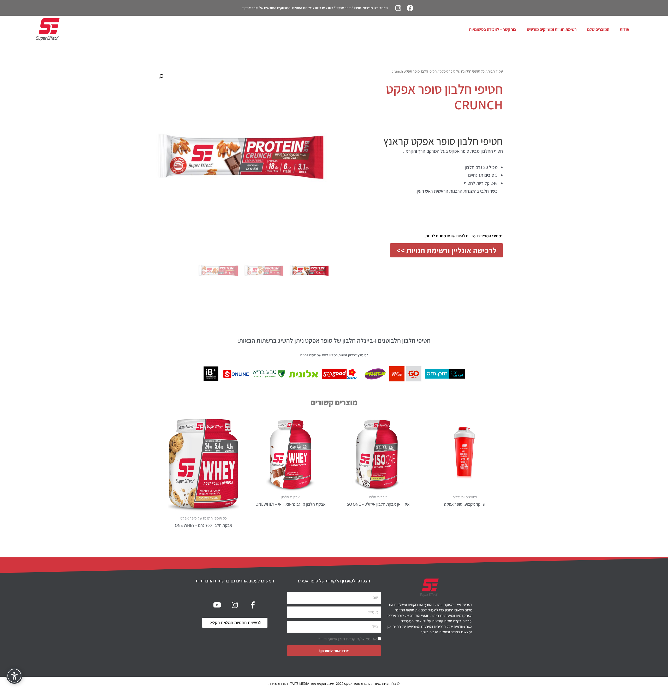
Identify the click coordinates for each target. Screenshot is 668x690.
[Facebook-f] (252, 604)
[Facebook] (410, 8)
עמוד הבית (495, 71)
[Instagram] (398, 8)
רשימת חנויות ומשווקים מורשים (552, 29)
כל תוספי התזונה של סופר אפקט (462, 71)
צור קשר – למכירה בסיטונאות (492, 29)
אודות (624, 29)
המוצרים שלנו (598, 29)
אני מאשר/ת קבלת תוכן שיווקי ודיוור (347, 639)
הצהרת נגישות (278, 683)
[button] (161, 76)
